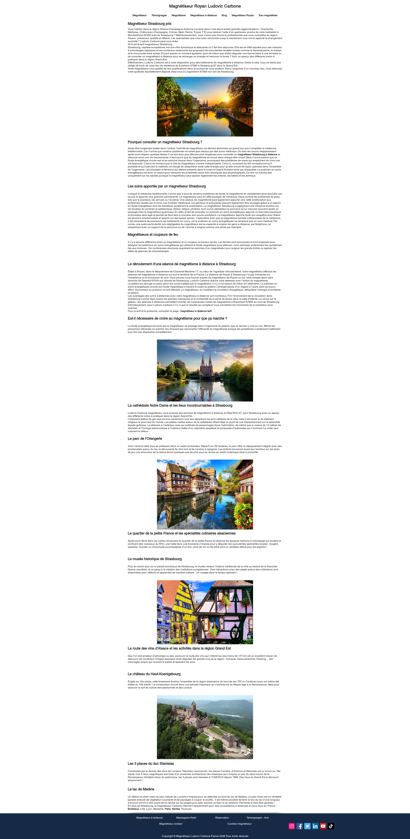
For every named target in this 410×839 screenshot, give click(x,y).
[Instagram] (292, 826)
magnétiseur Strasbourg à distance (257, 154)
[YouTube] (323, 826)
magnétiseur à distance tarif (196, 311)
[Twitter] (307, 826)
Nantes (176, 808)
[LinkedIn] (315, 826)
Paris (168, 808)
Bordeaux (133, 808)
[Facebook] (299, 826)
